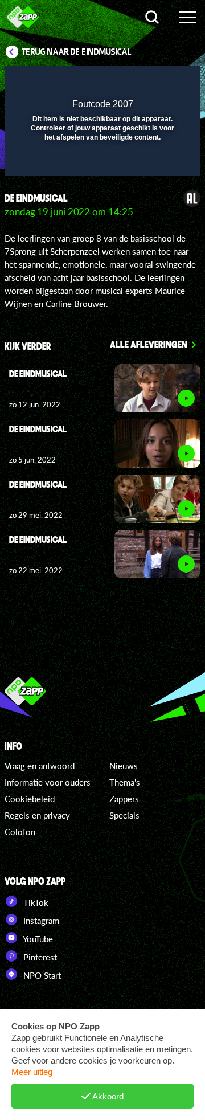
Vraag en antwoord (40, 766)
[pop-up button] (139, 81)
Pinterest (39, 957)
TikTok (34, 902)
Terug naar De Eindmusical (77, 52)
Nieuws (123, 766)
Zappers (124, 799)
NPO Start (41, 975)
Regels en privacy (37, 815)
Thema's (124, 782)
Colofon (20, 832)
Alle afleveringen (148, 344)
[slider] (101, 161)
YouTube (37, 939)
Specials (124, 815)
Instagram (40, 920)
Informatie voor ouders (48, 782)
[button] (162, 81)
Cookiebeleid (30, 799)
